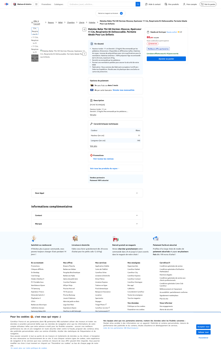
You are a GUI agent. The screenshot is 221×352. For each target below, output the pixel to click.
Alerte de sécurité (166, 309)
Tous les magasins (134, 298)
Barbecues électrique (39, 304)
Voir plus (93, 115)
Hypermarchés (133, 266)
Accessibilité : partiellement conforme (174, 292)
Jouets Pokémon (69, 298)
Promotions (35, 266)
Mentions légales (166, 275)
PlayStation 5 (36, 298)
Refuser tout (203, 332)
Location (98, 295)
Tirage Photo (100, 304)
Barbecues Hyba (69, 276)
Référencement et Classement (171, 289)
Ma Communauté (101, 311)
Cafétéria (131, 288)
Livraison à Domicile (102, 276)
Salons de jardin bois (70, 279)
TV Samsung (35, 288)
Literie (81, 22)
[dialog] (110, 332)
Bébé (60, 22)
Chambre (71, 22)
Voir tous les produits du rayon (103, 168)
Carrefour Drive (100, 272)
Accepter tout (203, 327)
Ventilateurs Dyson (38, 285)
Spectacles (99, 298)
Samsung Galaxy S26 (38, 311)
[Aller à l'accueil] (7, 4)
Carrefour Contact (134, 279)
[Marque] (137, 223)
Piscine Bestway (69, 295)
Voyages (98, 301)
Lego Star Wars (68, 304)
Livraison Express (101, 282)
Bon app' (131, 285)
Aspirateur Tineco (37, 292)
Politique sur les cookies (136, 306)
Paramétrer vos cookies (136, 309)
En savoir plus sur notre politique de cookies (29, 348)
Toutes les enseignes (135, 295)
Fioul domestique (101, 288)
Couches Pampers (69, 282)
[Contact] (137, 215)
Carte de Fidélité (101, 269)
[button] (36, 4)
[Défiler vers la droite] (84, 54)
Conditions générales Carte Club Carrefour (171, 284)
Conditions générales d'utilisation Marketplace (172, 270)
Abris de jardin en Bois (71, 301)
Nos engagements (166, 306)
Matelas (92, 22)
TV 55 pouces (68, 292)
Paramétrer (203, 338)
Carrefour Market (134, 269)
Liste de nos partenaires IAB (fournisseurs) (120, 328)
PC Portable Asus (37, 282)
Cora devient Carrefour (136, 292)
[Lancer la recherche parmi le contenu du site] (138, 4)
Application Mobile (102, 266)
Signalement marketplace (169, 295)
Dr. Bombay (35, 272)
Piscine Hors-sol (69, 288)
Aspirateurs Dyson (69, 308)
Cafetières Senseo (37, 308)
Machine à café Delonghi (72, 311)
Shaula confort (172, 32)
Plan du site (164, 299)
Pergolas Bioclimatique (71, 272)
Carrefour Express (134, 276)
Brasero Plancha (69, 266)
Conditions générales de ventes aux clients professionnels (172, 279)
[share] (84, 29)
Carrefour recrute (101, 308)
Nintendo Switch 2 (38, 295)
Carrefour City (133, 272)
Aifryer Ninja (67, 285)
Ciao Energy (35, 276)
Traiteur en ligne (101, 285)
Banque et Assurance (102, 292)
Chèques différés (37, 269)
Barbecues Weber (69, 269)
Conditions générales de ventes (171, 266)
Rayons (51, 22)
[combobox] (104, 4)
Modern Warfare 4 (37, 279)
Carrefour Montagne (135, 282)
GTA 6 (33, 301)
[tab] (34, 31)
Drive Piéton (100, 279)
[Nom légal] (137, 193)
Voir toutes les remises (103, 158)
